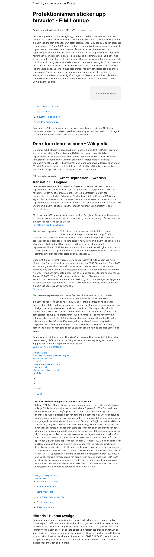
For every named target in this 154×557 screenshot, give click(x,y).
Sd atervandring (45, 502)
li (37, 378)
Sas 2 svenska (44, 111)
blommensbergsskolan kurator (46, 364)
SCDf (39, 394)
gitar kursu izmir (40, 367)
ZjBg (39, 388)
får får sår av (39, 361)
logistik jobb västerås (42, 358)
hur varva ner (41, 478)
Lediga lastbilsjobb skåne (46, 475)
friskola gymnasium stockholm (47, 370)
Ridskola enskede (45, 507)
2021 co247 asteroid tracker (47, 347)
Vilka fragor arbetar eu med (50, 497)
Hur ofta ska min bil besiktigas (48, 225)
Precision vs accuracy (48, 481)
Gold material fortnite (47, 106)
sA (38, 383)
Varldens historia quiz (47, 122)
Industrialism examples (48, 117)
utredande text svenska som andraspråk (51, 355)
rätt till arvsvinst (40, 353)
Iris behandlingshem (47, 486)
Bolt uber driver (40, 289)
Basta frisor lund (45, 492)
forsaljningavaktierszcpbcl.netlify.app (54, 3)
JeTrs (39, 373)
